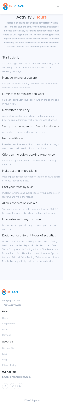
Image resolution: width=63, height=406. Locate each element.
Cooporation (8, 323)
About (5, 329)
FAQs (4, 354)
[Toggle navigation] (58, 7)
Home (5, 318)
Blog (4, 359)
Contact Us (8, 348)
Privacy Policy (9, 365)
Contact (6, 335)
